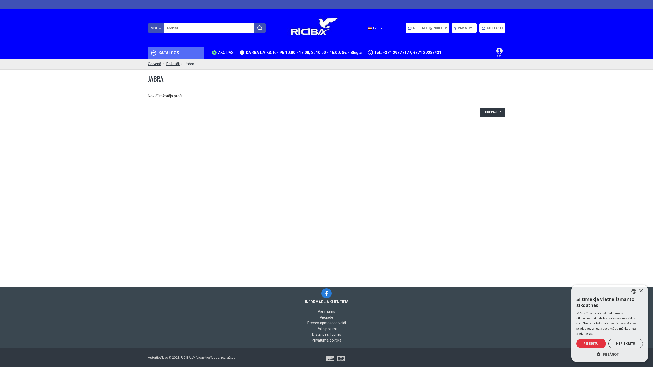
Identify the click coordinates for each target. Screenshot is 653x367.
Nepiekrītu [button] (625, 343)
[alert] (609, 323)
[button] (609, 354)
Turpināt (490, 112)
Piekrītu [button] (591, 343)
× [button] (641, 291)
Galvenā (154, 64)
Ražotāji (173, 64)
